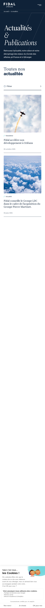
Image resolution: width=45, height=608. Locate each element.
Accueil (6, 11)
